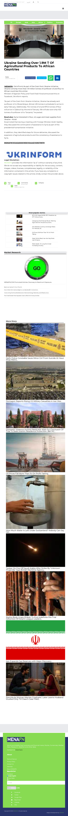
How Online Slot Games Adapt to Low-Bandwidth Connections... (21, 290)
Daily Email (17, 800)
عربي (28, 2)
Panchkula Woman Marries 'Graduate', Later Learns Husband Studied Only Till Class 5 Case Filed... (34, 698)
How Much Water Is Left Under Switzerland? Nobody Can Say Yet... (35, 531)
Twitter (16, 795)
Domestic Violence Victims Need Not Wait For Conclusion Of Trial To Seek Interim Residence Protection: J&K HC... (34, 430)
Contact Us (10, 764)
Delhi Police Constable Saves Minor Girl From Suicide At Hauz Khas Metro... (35, 359)
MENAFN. (16, 811)
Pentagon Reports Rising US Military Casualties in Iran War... (34, 401)
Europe (18, 22)
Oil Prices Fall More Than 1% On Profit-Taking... (27, 473)
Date (7, 77)
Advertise (10, 766)
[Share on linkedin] (57, 78)
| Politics (49, 22)
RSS (15, 805)
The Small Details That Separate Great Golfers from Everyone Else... (22, 295)
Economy (59, 22)
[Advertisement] (34, 15)
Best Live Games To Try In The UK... (13, 287)
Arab (26, 22)
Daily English (12, 776)
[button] (33, 2)
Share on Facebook (30, 77)
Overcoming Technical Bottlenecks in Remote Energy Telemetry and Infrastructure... (26, 292)
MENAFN (9, 86)
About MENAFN (12, 769)
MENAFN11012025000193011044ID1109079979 (24, 143)
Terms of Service (12, 759)
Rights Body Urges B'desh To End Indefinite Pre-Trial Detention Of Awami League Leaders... (31, 618)
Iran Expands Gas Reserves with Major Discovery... (29, 661)
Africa (40, 22)
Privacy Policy (11, 761)
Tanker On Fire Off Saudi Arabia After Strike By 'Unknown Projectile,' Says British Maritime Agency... (33, 569)
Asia (33, 22)
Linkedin (16, 802)
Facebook (17, 792)
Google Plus (17, 797)
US (9, 22)
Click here (18, 750)
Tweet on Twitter (42, 77)
